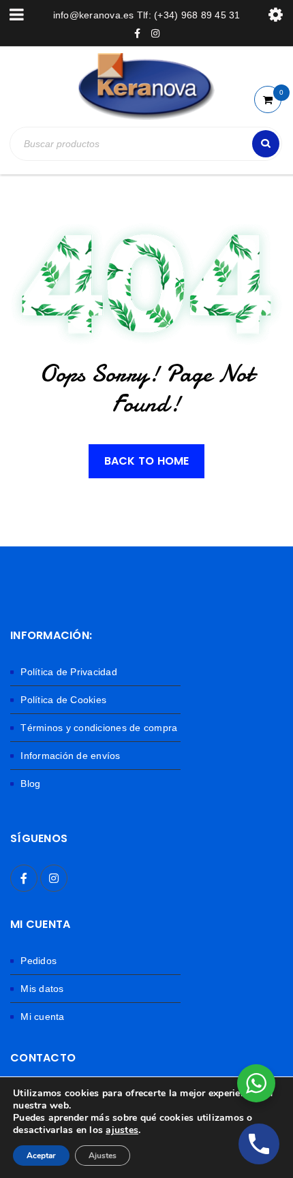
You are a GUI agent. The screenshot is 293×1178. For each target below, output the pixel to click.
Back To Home (146, 461)
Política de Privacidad (68, 671)
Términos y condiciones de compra (98, 727)
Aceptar (41, 1155)
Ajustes (103, 1155)
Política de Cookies (63, 699)
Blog (30, 783)
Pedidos (38, 960)
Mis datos (41, 988)
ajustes (122, 1130)
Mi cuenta (42, 1016)
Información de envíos (70, 755)
